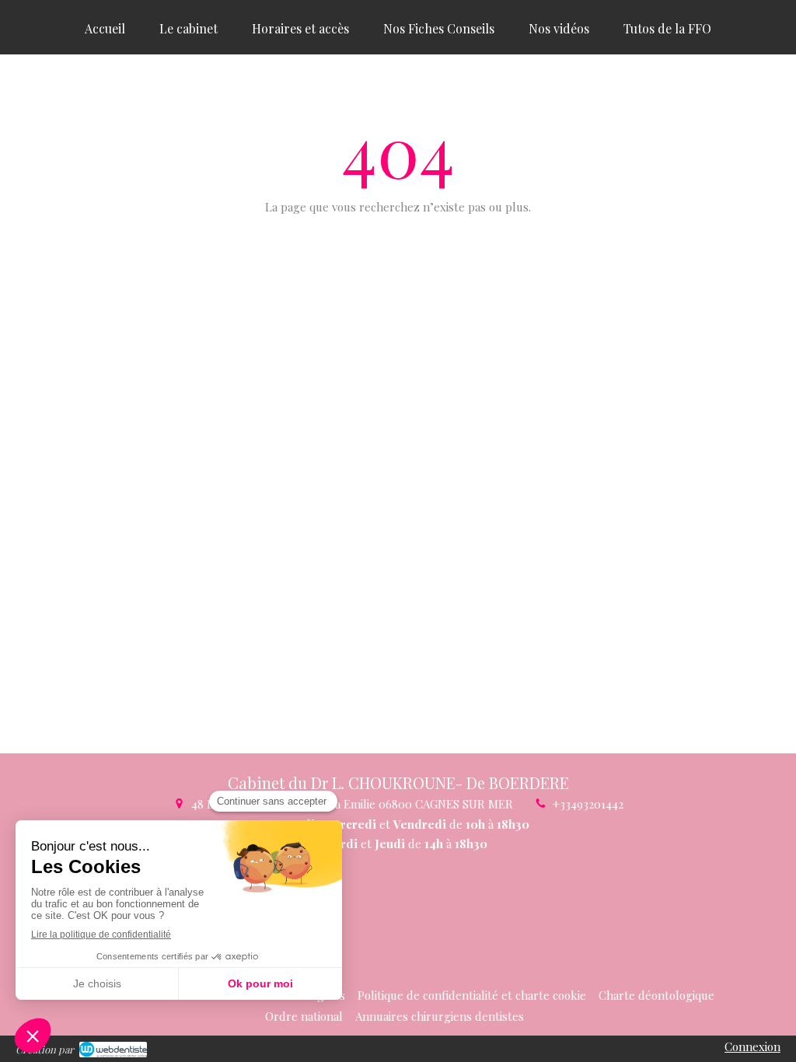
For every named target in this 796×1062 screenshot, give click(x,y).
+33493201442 (588, 804)
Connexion (752, 1046)
